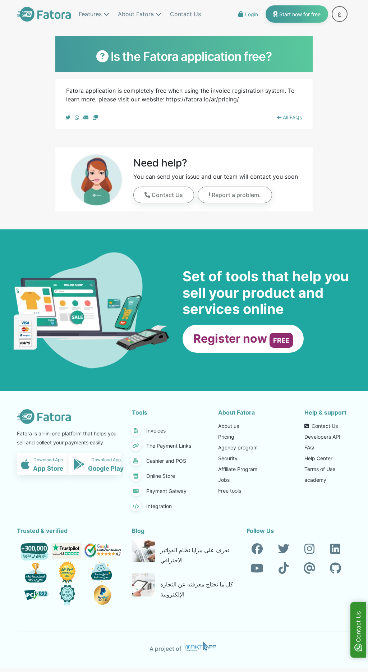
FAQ (309, 447)
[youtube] (256, 568)
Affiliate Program (237, 469)
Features (91, 14)
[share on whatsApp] (77, 117)
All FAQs (291, 117)
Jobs (224, 480)
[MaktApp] (201, 646)
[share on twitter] (68, 117)
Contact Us (185, 14)
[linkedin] (335, 549)
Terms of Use (319, 469)
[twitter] (283, 549)
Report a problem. (235, 194)
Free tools (229, 491)
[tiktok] (284, 568)
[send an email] (86, 117)
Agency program (238, 447)
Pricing (226, 437)
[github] (335, 568)
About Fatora (137, 14)
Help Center (318, 458)
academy (315, 480)
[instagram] (309, 549)
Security (228, 458)
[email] (310, 568)
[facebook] (257, 549)
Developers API (322, 437)
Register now (241, 339)
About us (228, 426)
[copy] (95, 117)
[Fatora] (44, 13)
